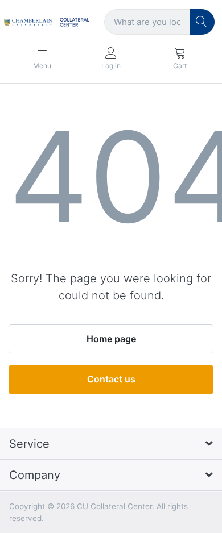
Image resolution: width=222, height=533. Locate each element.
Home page (111, 338)
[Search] (202, 22)
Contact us (111, 379)
